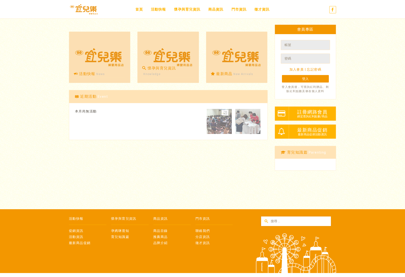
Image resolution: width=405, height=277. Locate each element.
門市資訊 (239, 9)
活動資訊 (76, 237)
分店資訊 (202, 237)
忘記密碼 (314, 69)
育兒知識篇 (120, 237)
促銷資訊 (76, 231)
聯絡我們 (202, 231)
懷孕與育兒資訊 (187, 9)
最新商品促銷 (79, 243)
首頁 (139, 9)
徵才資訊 (262, 9)
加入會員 (296, 69)
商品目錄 (160, 231)
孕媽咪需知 (120, 231)
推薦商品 (160, 237)
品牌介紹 (160, 243)
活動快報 (158, 9)
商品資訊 (215, 9)
